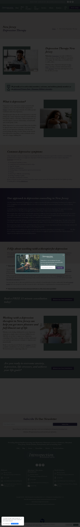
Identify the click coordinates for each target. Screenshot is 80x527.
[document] (40, 263)
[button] (63, 255)
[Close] (22, 519)
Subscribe (59, 267)
